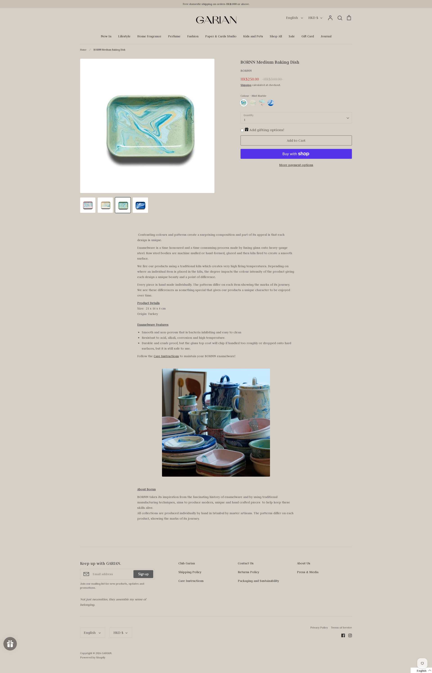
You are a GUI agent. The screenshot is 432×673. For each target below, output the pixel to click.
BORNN (246, 71)
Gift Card (308, 36)
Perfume (174, 36)
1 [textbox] (244, 120)
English (292, 18)
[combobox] (296, 117)
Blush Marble (262, 103)
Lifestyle (124, 36)
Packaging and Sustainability (258, 581)
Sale (292, 36)
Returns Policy (248, 572)
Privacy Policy (319, 627)
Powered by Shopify (92, 657)
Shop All (276, 36)
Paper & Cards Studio (220, 36)
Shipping (246, 85)
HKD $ (313, 18)
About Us (303, 563)
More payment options (296, 165)
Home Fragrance (149, 36)
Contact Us (246, 563)
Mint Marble (244, 103)
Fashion (192, 36)
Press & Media (307, 572)
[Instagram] (348, 635)
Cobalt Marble (271, 103)
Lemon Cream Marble (253, 103)
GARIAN (106, 653)
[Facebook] (341, 635)
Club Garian (186, 563)
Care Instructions (166, 356)
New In (106, 36)
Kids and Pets (253, 36)
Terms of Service (341, 627)
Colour (253, 95)
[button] (421, 670)
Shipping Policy (189, 572)
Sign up (143, 574)
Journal (326, 36)
